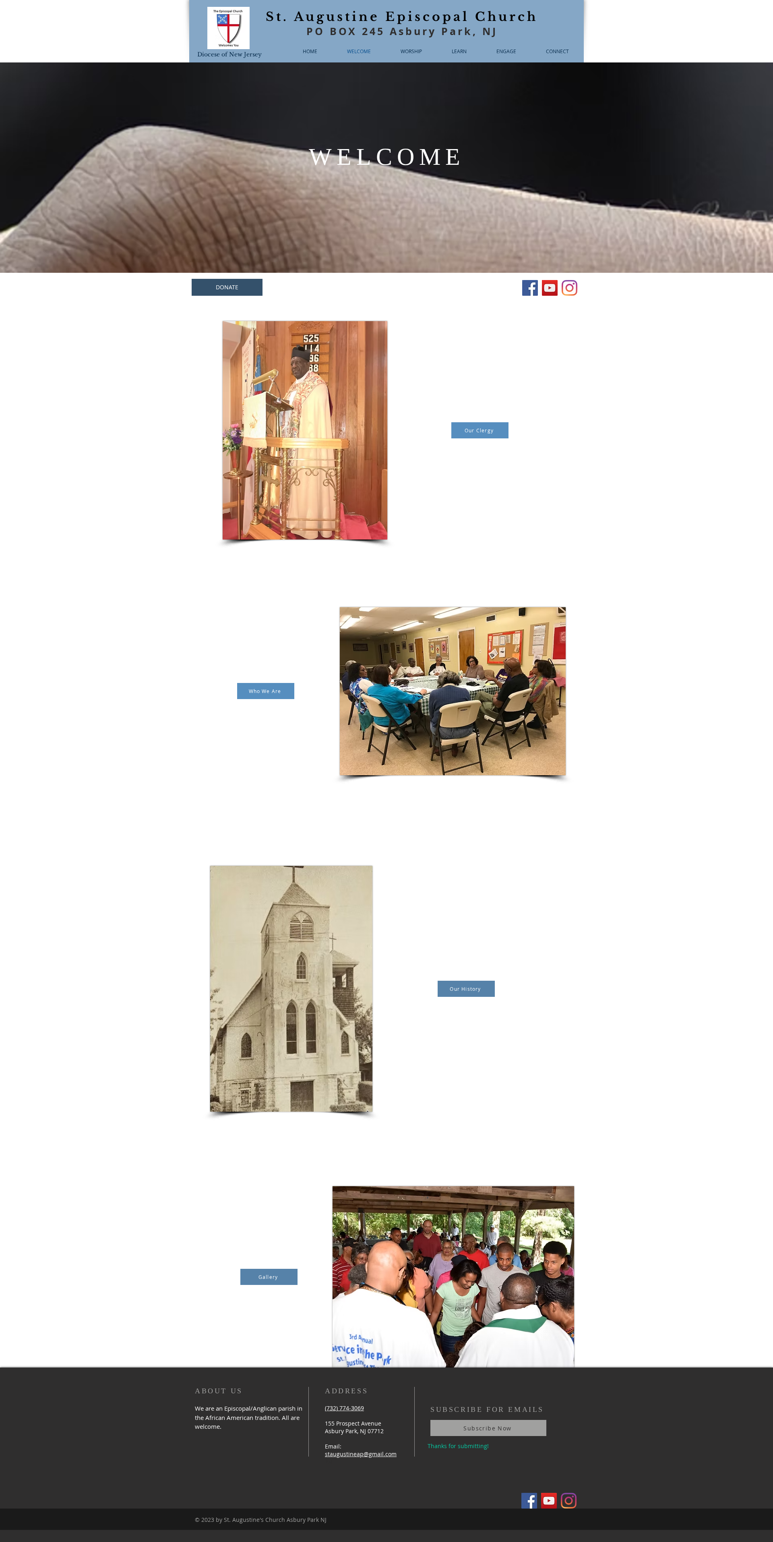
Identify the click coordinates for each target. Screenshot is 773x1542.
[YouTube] (550, 288)
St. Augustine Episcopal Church (402, 16)
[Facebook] (530, 288)
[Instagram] (569, 288)
